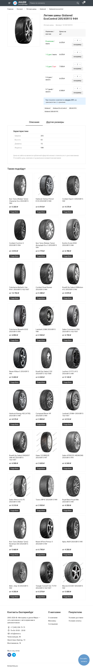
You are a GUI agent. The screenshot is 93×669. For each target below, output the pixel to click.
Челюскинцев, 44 (14, 637)
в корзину (77, 44)
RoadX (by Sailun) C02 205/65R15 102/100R (44, 372)
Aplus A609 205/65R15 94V (72, 542)
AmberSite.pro (12, 666)
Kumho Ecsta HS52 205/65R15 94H (69, 244)
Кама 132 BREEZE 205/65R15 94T (42, 456)
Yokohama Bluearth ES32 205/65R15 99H (18, 330)
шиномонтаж (51, 102)
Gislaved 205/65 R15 (51, 111)
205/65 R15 (72, 108)
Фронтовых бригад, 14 (16, 640)
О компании (52, 618)
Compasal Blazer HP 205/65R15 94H (43, 414)
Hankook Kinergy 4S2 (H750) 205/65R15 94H (19, 414)
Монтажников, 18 (14, 643)
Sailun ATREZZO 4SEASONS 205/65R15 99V (72, 456)
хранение (61, 102)
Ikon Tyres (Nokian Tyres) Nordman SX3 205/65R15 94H (18, 544)
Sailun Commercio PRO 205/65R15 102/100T (71, 330)
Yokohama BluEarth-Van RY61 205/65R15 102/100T (19, 288)
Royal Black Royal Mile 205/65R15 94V (70, 501)
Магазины (52, 621)
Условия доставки (76, 618)
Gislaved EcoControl (60, 108)
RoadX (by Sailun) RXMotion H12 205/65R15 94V (72, 288)
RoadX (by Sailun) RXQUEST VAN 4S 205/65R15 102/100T (19, 457)
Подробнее (14, 212)
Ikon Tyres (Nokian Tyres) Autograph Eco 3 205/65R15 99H (46, 245)
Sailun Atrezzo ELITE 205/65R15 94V (17, 501)
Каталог (20, 9)
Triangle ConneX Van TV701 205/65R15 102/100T (46, 587)
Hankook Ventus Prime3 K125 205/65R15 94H (45, 200)
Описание (34, 122)
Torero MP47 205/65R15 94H (46, 500)
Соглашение (53, 624)
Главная (10, 9)
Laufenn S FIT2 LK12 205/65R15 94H (70, 372)
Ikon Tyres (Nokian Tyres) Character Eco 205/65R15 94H (18, 201)
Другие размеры (55, 122)
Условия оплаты (75, 621)
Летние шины (31, 9)
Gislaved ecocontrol (56, 9)
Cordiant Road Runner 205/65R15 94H (44, 288)
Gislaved (43, 9)
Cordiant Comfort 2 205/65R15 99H (16, 244)
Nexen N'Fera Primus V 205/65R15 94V (44, 543)
